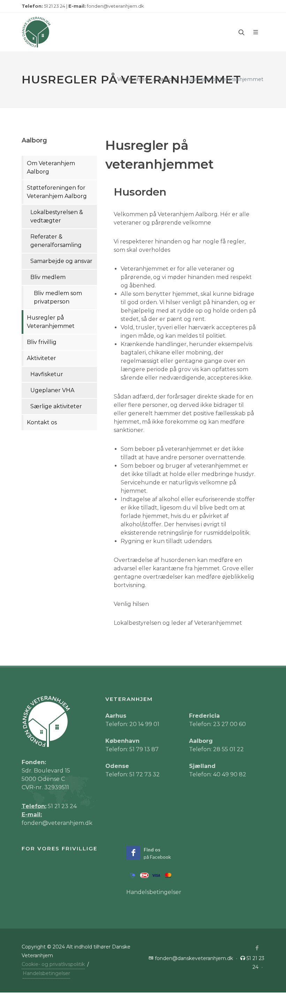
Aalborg (167, 79)
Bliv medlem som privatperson (58, 297)
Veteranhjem (133, 79)
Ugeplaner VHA (52, 390)
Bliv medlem (48, 277)
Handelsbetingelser (153, 892)
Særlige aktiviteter (56, 406)
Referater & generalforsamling (56, 240)
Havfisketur (46, 374)
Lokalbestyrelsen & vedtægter (56, 216)
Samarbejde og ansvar (61, 261)
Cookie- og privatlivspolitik (53, 964)
